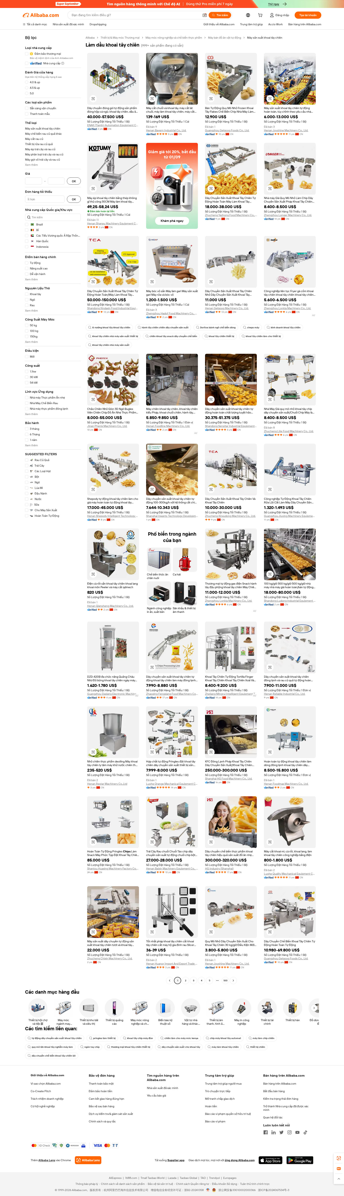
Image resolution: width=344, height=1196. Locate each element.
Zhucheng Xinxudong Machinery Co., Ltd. (230, 516)
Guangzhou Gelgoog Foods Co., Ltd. (227, 130)
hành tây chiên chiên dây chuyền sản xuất (165, 327)
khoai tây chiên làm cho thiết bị (263, 336)
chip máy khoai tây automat (225, 1038)
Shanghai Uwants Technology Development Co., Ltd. (172, 516)
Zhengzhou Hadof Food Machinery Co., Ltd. (172, 313)
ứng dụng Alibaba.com (240, 1160)
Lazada (172, 1177)
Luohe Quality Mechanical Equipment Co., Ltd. (290, 873)
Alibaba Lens (46, 1160)
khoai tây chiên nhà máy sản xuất (110, 345)
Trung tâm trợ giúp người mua (223, 1083)
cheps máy (253, 327)
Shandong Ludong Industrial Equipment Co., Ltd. (290, 600)
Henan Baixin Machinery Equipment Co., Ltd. (172, 868)
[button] (204, 15)
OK (74, 181)
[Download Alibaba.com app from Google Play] (299, 1160)
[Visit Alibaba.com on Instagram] (289, 1132)
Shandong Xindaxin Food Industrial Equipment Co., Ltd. (113, 308)
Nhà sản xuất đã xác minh (162, 1088)
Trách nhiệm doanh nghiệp (47, 1098)
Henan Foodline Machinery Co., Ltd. (168, 426)
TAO (203, 1177)
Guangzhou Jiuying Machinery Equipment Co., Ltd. (290, 516)
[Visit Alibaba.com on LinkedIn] (273, 1132)
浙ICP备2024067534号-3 (273, 1190)
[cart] (261, 15)
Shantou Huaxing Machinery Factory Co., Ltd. (113, 868)
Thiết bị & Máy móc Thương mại (120, 37)
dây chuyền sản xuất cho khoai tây (181, 1047)
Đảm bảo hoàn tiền (100, 1091)
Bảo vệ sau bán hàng (101, 1106)
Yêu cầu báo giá (156, 1095)
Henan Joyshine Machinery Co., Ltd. (286, 130)
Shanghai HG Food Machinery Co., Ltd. (228, 778)
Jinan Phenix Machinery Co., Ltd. (107, 426)
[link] (339, 1158)
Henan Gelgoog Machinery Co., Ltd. (227, 308)
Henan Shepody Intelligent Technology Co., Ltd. (113, 516)
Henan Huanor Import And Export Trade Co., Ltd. (172, 963)
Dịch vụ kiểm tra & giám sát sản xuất (111, 1113)
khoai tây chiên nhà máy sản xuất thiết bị (115, 336)
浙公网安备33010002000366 (237, 1190)
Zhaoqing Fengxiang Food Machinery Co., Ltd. (172, 693)
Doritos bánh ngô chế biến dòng (218, 327)
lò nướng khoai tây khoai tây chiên (111, 327)
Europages (229, 1177)
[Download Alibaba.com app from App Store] (270, 1160)
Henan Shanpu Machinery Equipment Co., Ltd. (113, 223)
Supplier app (176, 1160)
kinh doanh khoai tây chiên (285, 327)
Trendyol (214, 1177)
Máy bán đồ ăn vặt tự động (224, 37)
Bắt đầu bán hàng (274, 1091)
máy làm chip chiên (263, 1038)
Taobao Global (188, 1177)
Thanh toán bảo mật (101, 1083)
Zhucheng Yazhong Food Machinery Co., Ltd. (231, 215)
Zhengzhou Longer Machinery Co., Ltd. (288, 215)
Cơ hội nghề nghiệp (43, 1106)
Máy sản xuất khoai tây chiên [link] (264, 37)
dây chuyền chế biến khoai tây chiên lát (54, 1055)
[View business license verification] (208, 1190)
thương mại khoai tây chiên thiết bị (130, 1047)
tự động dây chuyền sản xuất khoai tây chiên (57, 1038)
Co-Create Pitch (41, 1091)
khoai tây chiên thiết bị (221, 336)
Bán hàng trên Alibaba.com (279, 1083)
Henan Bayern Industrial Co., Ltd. (166, 130)
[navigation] (53, 509)
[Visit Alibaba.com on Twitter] (281, 1132)
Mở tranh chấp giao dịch (220, 1098)
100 (225, 980)
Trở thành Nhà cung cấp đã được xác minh (286, 1108)
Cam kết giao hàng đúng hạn (106, 1098)
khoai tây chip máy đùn (140, 1038)
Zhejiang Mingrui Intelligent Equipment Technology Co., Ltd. (231, 693)
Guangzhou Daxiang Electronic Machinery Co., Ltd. (113, 693)
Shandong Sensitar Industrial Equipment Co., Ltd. (231, 426)
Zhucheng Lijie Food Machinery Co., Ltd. (289, 431)
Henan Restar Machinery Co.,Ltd (107, 783)
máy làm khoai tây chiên (225, 1047)
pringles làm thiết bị (104, 1038)
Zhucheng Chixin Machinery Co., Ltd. (109, 958)
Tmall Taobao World (152, 1177)
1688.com (131, 1177)
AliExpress (115, 1177)
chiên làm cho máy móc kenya (181, 1038)
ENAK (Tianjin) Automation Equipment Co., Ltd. (113, 125)
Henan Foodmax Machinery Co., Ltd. (286, 783)
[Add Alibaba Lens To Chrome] (88, 1160)
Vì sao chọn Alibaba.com (46, 1083)
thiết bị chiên (257, 1047)
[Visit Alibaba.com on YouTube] (297, 1132)
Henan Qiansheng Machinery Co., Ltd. (110, 605)
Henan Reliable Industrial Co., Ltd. (284, 693)
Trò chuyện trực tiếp (217, 1091)
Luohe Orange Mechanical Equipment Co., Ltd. (172, 783)
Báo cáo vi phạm (215, 1121)
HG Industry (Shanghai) (219, 868)
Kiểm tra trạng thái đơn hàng (280, 1098)
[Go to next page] (233, 980)
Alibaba (90, 37)
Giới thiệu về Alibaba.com (47, 1075)
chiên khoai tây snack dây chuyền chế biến (173, 336)
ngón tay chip (92, 1047)
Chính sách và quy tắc (102, 1121)
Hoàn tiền (211, 1106)
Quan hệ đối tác (273, 1117)
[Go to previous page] (169, 980)
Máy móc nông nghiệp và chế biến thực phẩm (174, 37)
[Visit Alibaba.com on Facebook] (265, 1132)
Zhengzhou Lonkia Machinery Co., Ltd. (287, 308)
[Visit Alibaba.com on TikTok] (305, 1132)
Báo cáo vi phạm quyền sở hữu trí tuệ (228, 1113)
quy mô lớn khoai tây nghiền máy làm (52, 1047)
